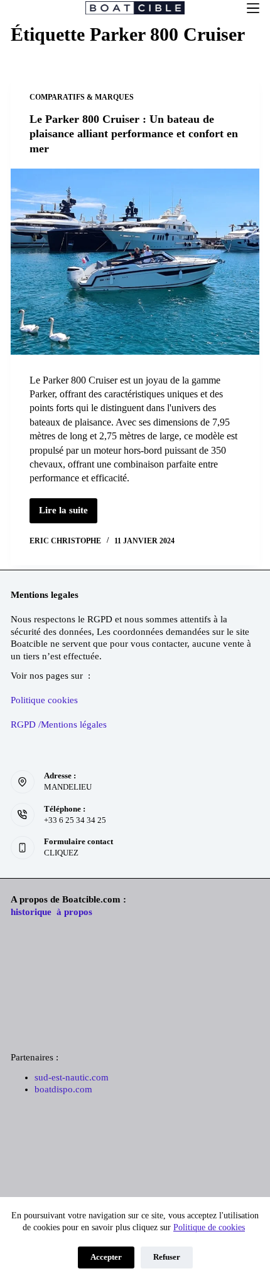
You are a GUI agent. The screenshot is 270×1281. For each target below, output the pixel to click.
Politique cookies (44, 700)
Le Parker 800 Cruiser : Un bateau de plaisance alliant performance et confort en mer (134, 134)
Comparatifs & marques (82, 97)
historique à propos (51, 912)
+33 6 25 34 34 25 (75, 820)
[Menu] (253, 8)
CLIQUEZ (61, 852)
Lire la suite (68, 514)
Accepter (106, 1257)
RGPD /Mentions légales (59, 724)
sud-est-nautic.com (72, 1077)
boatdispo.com (63, 1089)
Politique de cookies (209, 1227)
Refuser (166, 1257)
